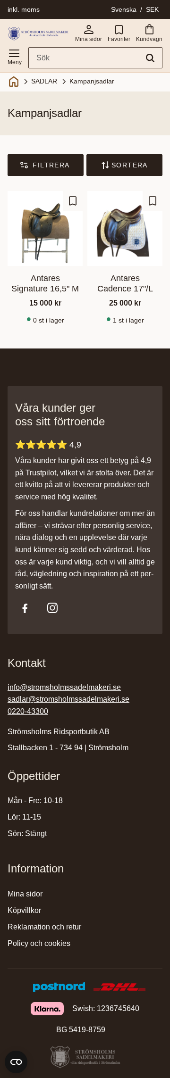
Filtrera (51, 165)
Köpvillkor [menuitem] (24, 910)
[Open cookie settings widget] (16, 1062)
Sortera (129, 165)
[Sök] (150, 58)
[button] (14, 55)
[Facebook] (25, 608)
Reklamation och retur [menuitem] (44, 927)
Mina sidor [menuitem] (25, 894)
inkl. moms (24, 9)
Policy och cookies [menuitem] (39, 943)
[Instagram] (52, 608)
